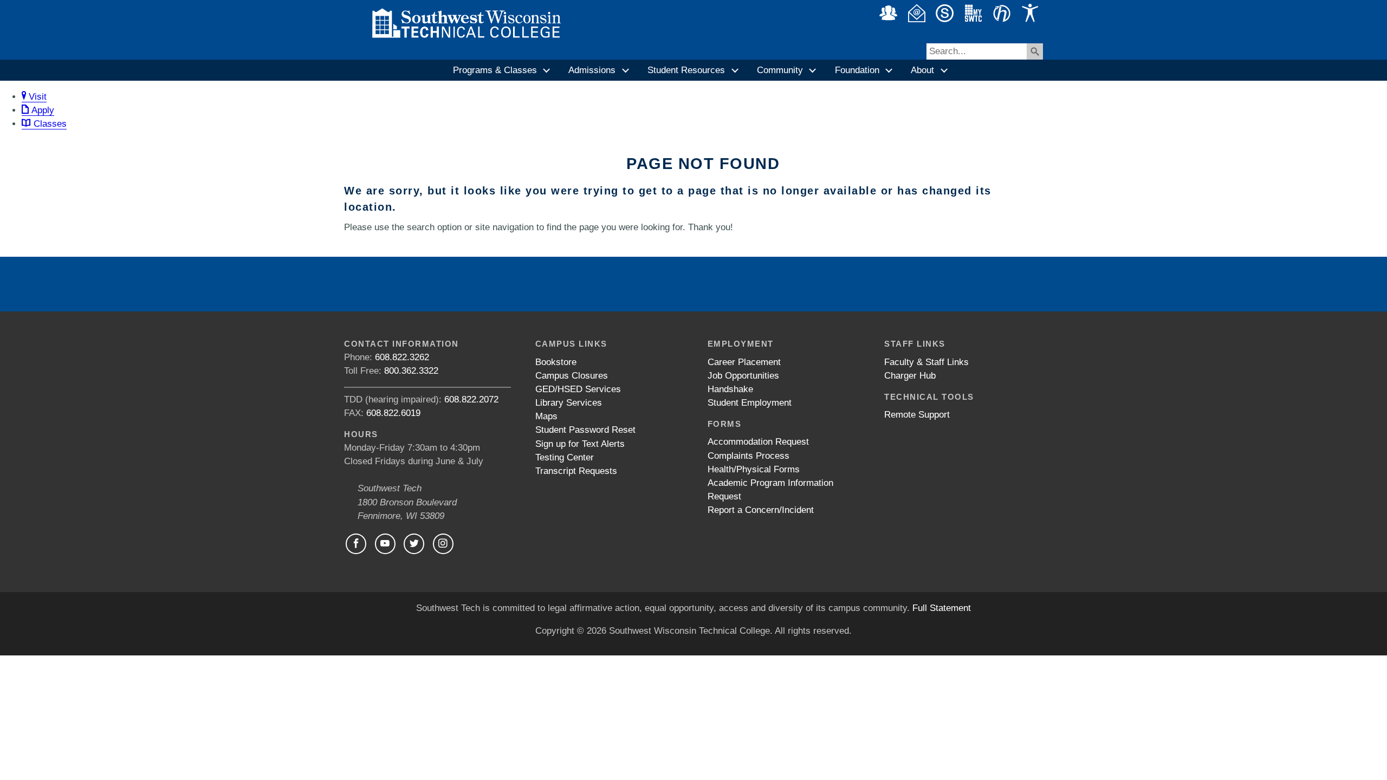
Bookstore (555, 362)
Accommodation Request (758, 442)
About (922, 70)
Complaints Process (748, 456)
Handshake (730, 389)
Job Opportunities (743, 375)
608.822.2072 (471, 399)
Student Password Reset (585, 430)
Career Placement (744, 362)
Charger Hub (910, 375)
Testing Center (564, 457)
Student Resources (686, 70)
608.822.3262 (402, 357)
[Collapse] (547, 70)
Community (780, 70)
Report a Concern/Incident (761, 510)
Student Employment (750, 403)
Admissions (591, 70)
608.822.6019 (393, 413)
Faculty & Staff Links (926, 362)
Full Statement (941, 608)
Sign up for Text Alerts (580, 444)
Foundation (857, 70)
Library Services (568, 403)
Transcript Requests (576, 471)
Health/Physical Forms (754, 469)
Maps (546, 416)
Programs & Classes (495, 70)
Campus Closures (571, 375)
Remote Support (917, 415)
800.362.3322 (411, 371)
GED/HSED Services (578, 389)
